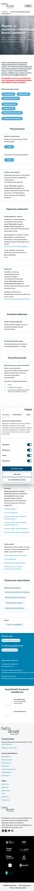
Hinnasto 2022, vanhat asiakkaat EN (17, 532)
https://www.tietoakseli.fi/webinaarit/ (17, 299)
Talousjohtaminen (7, 760)
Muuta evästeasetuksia (18, 888)
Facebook (6, 831)
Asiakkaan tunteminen (9, 748)
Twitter (9, 831)
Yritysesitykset (8, 94)
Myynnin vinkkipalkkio (14, 625)
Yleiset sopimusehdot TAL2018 (15, 555)
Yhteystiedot (5, 800)
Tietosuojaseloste (10, 559)
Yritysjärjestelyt (6, 772)
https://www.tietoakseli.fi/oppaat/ (16, 246)
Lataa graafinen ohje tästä (11, 640)
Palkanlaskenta (6, 763)
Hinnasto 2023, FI (10, 509)
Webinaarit (4, 787)
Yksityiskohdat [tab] (17, 414)
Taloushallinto (5, 756)
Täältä (9, 147)
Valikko (28, 6)
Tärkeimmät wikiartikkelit (12, 118)
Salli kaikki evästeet (17, 468)
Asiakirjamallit (23, 94)
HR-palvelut (5, 766)
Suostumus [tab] (5, 414)
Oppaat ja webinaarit (10, 98)
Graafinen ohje (8, 108)
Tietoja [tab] (28, 414)
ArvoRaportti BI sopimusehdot (14, 563)
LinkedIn (3, 831)
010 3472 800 (6, 744)
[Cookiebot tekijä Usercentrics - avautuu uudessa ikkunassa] (24, 410)
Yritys (3, 793)
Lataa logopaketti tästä (10, 650)
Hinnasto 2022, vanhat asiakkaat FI (16, 529)
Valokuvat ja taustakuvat (12, 113)
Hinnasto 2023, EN (10, 513)
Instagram (12, 831)
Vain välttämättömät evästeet (17, 479)
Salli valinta (17, 474)
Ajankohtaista (5, 790)
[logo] (10, 842)
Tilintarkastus (5, 775)
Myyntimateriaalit (9, 104)
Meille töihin (5, 797)
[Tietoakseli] (7, 6)
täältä (6, 257)
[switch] (29, 450)
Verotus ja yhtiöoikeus (8, 769)
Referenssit (5, 784)
